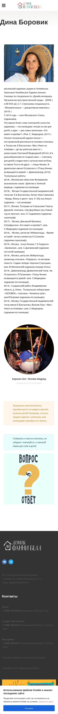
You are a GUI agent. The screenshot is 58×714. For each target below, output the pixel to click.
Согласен (29, 708)
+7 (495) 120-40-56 (11, 610)
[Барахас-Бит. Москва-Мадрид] (29, 349)
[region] (29, 700)
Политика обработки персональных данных (24, 657)
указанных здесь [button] (46, 701)
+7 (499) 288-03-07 (11, 625)
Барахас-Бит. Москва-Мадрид (29, 378)
